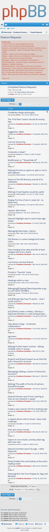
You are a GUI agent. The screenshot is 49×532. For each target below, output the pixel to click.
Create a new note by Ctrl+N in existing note (27, 409)
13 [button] (36, 104)
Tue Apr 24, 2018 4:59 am (32, 424)
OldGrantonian (20, 175)
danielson (19, 154)
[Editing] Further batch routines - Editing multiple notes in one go (26, 347)
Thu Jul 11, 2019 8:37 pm (32, 213)
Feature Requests (11, 37)
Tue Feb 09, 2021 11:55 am (35, 175)
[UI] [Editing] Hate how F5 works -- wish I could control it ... (26, 300)
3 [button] (25, 104)
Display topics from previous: (19, 486)
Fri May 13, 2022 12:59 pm (32, 154)
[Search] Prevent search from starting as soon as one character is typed (26, 397)
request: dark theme (17, 210)
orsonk (18, 274)
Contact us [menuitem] (20, 524)
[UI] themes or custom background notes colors (26, 240)
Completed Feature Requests (22, 87)
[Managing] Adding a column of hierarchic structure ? (27, 372)
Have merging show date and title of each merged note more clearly (26, 250)
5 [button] (31, 104)
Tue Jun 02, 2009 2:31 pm (30, 115)
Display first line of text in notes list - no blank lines (26, 201)
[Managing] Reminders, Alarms (22, 231)
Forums (2, 25)
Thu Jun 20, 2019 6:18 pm (30, 274)
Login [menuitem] (43, 25)
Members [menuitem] (40, 524)
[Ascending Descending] (30, 489)
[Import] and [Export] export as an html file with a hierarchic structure (27, 360)
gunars (18, 293)
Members (6, 25)
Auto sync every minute (18, 429)
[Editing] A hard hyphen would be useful (26, 192)
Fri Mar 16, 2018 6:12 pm (30, 444)
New (6, 100)
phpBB (17, 528)
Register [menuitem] (47, 25)
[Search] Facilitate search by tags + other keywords (26, 450)
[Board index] (24, 11)
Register (12, 28)
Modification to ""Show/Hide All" (22, 160)
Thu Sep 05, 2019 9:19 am (35, 205)
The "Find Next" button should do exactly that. (26, 120)
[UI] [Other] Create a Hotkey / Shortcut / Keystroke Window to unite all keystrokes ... (27, 312)
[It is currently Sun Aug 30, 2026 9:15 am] (46, 32)
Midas (18, 115)
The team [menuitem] (31, 524)
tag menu (12, 336)
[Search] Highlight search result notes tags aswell (26, 219)
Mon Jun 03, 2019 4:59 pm (30, 282)
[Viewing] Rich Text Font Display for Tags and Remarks (28, 475)
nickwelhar (19, 424)
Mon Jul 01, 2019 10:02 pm (29, 233)
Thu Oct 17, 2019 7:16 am (35, 194)
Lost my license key (16, 142)
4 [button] (28, 104)
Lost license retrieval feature (20, 262)
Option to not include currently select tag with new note (26, 440)
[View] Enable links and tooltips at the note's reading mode (27, 462)
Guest (12, 94)
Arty (27, 530)
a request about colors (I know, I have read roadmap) (27, 420)
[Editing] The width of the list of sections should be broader (26, 385)
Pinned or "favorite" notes (19, 272)
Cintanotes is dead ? (17, 152)
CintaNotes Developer (23, 124)
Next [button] (39, 104)
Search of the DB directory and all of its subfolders (25, 180)
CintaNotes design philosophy (21, 112)
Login (4, 28)
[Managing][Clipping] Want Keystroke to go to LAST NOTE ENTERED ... (27, 289)
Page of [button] (17, 104)
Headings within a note (18, 280)
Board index (8, 524)
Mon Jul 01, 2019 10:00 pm (29, 244)
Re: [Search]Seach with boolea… (25, 92)
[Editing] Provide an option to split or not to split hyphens (27, 171)
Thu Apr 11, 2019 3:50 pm (30, 293)
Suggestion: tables (16, 132)
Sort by (11, 489)
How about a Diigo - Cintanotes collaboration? (22, 325)
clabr (17, 233)
